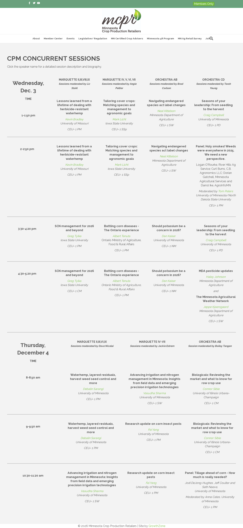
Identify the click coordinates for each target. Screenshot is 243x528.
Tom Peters (225, 191)
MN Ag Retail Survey (190, 38)
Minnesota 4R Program (160, 38)
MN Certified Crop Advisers (127, 38)
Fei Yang (153, 429)
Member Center (53, 38)
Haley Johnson (216, 277)
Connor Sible (211, 389)
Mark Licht (119, 119)
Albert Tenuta (121, 236)
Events (71, 38)
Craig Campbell (213, 115)
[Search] (211, 38)
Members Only (203, 4)
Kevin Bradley (74, 119)
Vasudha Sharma (154, 393)
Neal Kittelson (166, 111)
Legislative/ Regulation (92, 38)
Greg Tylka (74, 236)
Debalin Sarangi (93, 389)
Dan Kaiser (169, 236)
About (36, 38)
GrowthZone (157, 526)
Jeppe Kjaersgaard (215, 307)
